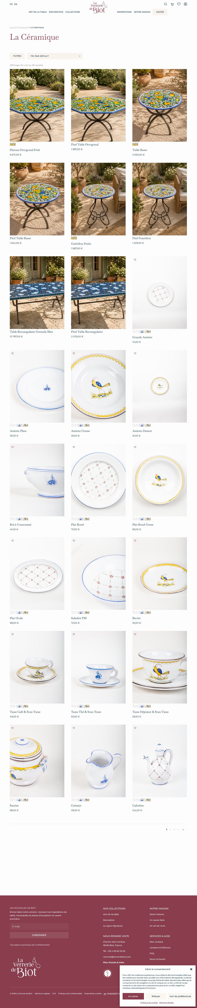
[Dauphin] (142, 331)
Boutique (23, 27)
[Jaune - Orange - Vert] (13, 144)
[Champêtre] (135, 331)
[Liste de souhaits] (179, 4)
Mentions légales (166, 1003)
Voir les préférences (180, 996)
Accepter (133, 996)
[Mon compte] (185, 4)
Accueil (13, 27)
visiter (160, 12)
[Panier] (172, 4)
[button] (191, 969)
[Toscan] (148, 331)
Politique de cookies (149, 1003)
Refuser (156, 996)
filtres (17, 56)
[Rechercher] (165, 4)
